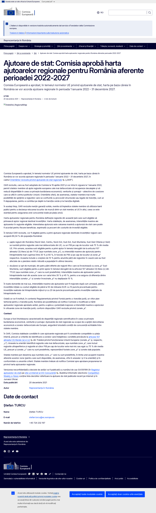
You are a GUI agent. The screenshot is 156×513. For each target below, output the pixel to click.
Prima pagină (9, 46)
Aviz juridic (119, 478)
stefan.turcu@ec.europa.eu (41, 417)
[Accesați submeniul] (30, 46)
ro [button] (101, 12)
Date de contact (136, 46)
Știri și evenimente (64, 46)
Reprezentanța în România (41, 388)
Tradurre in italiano (17, 33)
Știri (35, 53)
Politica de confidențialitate (100, 478)
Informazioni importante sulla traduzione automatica (47, 33)
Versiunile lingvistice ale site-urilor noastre (56, 478)
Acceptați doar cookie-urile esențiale (125, 494)
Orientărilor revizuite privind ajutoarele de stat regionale (36, 180)
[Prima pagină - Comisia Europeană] (22, 11)
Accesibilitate (132, 478)
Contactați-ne (60, 474)
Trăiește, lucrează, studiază (111, 46)
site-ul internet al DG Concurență (40, 373)
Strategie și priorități (42, 46)
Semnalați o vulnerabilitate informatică (19, 478)
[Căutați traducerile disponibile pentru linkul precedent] (63, 180)
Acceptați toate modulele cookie (87, 494)
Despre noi (23, 46)
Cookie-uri (80, 478)
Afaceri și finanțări (86, 46)
